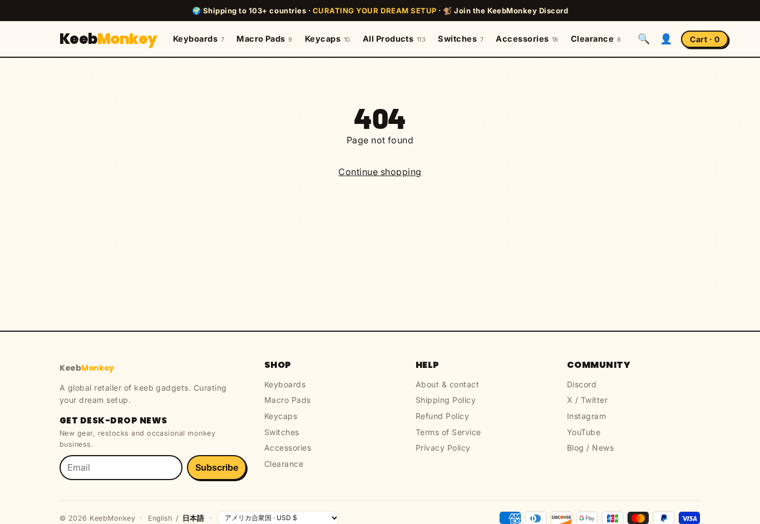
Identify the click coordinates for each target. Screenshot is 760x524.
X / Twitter (587, 400)
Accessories (527, 38)
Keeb (108, 39)
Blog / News (590, 447)
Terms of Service (448, 432)
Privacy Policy (443, 447)
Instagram (586, 416)
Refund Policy (442, 416)
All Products (394, 38)
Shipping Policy (446, 400)
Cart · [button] (704, 39)
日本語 (193, 518)
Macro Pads (264, 38)
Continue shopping (379, 171)
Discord (581, 384)
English (160, 518)
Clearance (596, 38)
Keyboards (198, 38)
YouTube (583, 432)
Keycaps (328, 38)
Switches (460, 38)
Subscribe (216, 467)
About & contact (447, 384)
